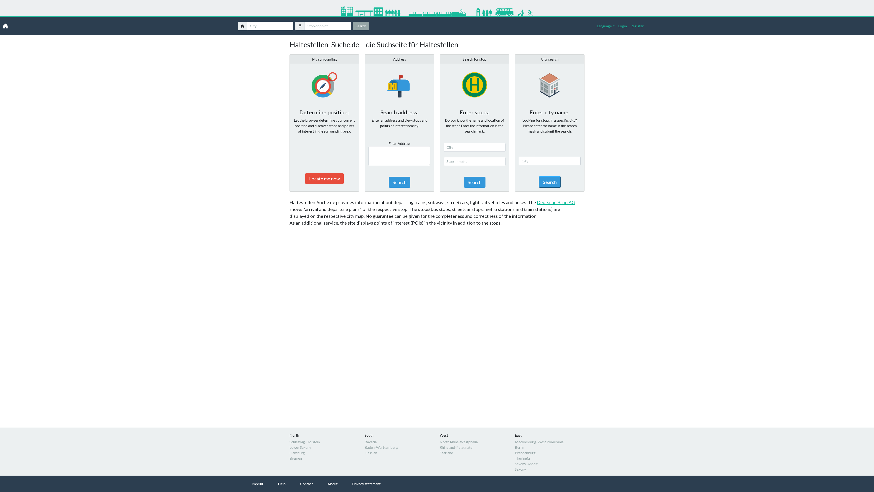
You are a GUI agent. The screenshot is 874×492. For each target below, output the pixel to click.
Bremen (296, 458)
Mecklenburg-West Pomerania (539, 442)
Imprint (257, 484)
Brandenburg (525, 453)
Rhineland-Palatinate (456, 447)
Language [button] (604, 26)
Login (622, 26)
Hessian (371, 453)
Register (637, 26)
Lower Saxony (300, 447)
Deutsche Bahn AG (556, 202)
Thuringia (522, 458)
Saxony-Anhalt (526, 463)
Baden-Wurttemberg (381, 447)
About (333, 484)
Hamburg (297, 453)
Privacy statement (366, 484)
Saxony (520, 469)
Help (282, 484)
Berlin (519, 447)
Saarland (446, 453)
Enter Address (400, 143)
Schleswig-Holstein (305, 442)
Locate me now (324, 178)
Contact (306, 484)
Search (361, 26)
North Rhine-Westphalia (459, 442)
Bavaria (371, 442)
